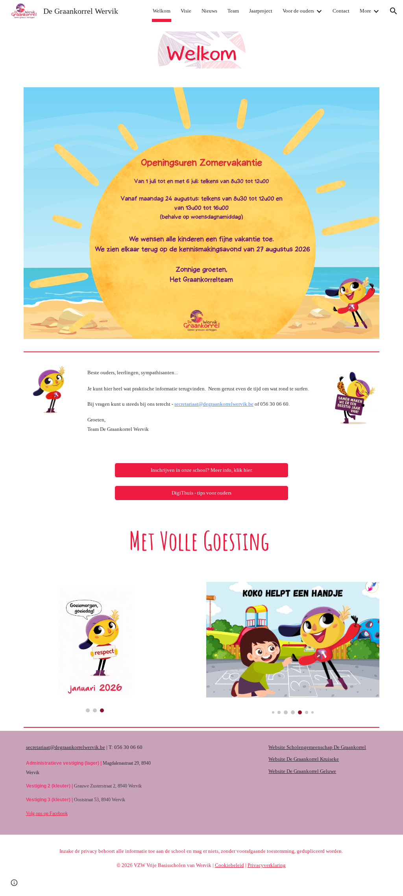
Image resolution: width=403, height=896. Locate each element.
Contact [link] (341, 11)
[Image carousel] (95, 647)
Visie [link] (186, 11)
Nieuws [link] (209, 11)
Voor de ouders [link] (298, 11)
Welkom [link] (161, 11)
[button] (393, 11)
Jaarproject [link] (260, 11)
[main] (201, 404)
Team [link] (233, 11)
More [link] (365, 11)
